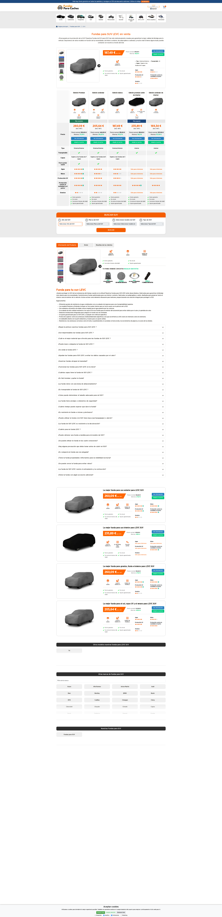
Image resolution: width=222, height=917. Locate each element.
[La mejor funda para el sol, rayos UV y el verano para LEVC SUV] (79, 617)
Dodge (153, 713)
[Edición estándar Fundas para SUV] (98, 102)
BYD (69, 700)
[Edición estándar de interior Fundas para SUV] (156, 102)
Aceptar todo (100, 912)
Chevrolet (69, 706)
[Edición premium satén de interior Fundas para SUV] (137, 102)
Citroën (125, 706)
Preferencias (116, 915)
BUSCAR (111, 230)
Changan (125, 700)
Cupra (153, 706)
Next (99, 66)
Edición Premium (79, 93)
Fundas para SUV (75, 26)
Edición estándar (98, 93)
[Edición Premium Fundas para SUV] (79, 102)
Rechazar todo (121, 912)
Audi (152, 686)
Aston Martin (125, 686)
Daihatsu (97, 713)
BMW (125, 693)
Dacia (69, 713)
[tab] (67, 245)
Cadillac (97, 700)
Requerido (99, 915)
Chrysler (97, 706)
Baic (69, 693)
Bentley (97, 693)
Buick (153, 693)
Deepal (125, 713)
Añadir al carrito (158, 54)
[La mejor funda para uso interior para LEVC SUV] (79, 542)
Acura (69, 686)
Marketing (124, 915)
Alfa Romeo (97, 686)
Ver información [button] (158, 51)
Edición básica (117, 93)
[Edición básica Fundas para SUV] (117, 102)
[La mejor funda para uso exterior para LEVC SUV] (79, 504)
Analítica (107, 915)
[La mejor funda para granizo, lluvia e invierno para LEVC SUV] (79, 580)
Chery (153, 700)
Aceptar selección (110, 912)
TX (69, 650)
